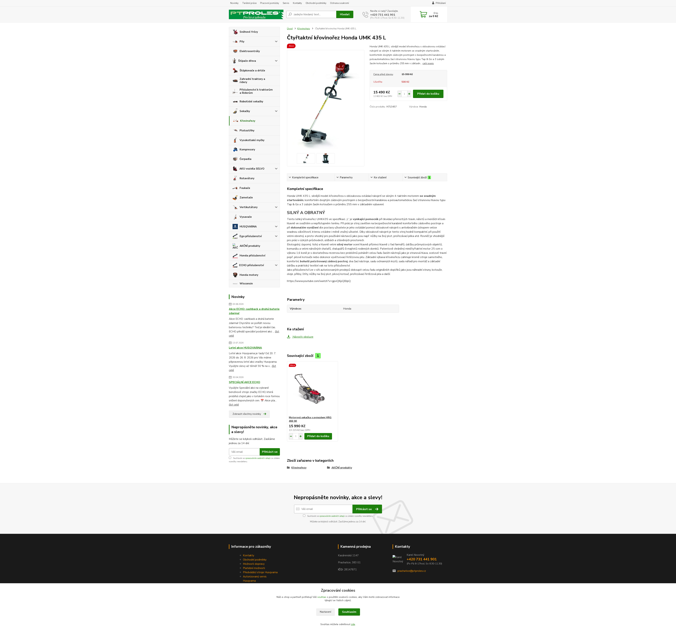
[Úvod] (256, 14)
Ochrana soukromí (339, 3)
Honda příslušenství (252, 255)
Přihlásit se (270, 452)
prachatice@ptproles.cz (412, 571)
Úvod (290, 28)
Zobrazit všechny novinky (247, 414)
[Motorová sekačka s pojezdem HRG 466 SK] (312, 388)
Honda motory (249, 275)
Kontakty (297, 3)
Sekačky (245, 111)
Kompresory (247, 149)
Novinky (234, 3)
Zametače (246, 197)
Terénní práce (249, 3)
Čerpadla (245, 159)
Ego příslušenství (251, 236)
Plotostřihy (247, 130)
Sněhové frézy (249, 32)
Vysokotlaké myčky (252, 140)
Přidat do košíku (428, 94)
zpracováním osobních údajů (257, 458)
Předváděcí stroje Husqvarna (260, 572)
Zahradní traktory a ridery (252, 80)
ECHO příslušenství (251, 265)
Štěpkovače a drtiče (252, 70)
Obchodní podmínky (316, 3)
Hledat (345, 14)
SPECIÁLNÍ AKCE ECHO (244, 382)
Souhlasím (349, 612)
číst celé (234, 404)
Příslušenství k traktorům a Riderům (256, 91)
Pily (242, 41)
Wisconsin (246, 283)
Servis (286, 3)
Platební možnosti (254, 568)
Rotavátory (247, 178)
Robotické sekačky (251, 101)
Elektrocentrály (250, 51)
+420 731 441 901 (382, 15)
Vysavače (246, 217)
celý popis (428, 63)
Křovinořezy (247, 121)
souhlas (321, 597)
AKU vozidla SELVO (251, 168)
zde (353, 624)
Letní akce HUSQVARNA (245, 348)
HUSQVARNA (248, 226)
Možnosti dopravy (254, 564)
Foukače (245, 188)
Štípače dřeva (247, 61)
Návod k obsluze (302, 337)
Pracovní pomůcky (269, 3)
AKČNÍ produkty (250, 246)
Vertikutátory (249, 207)
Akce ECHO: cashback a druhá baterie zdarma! (254, 311)
